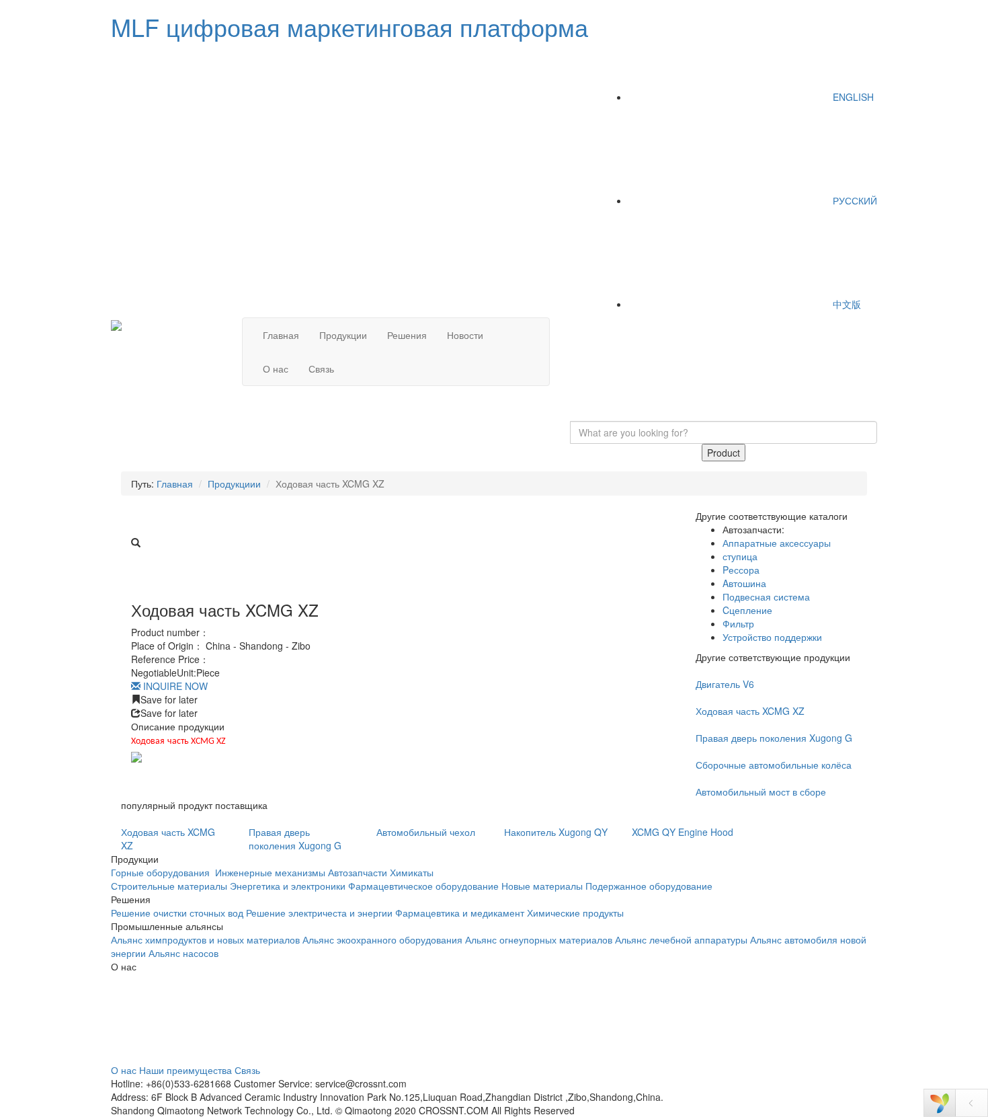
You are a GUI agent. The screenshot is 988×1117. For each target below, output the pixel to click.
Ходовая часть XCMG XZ (750, 711)
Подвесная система (766, 596)
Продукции (343, 335)
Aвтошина (744, 583)
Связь (321, 368)
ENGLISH (852, 97)
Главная (281, 335)
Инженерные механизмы (270, 872)
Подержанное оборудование (648, 885)
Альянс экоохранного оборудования (382, 939)
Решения (407, 335)
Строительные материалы (169, 885)
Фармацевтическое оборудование (423, 885)
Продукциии (234, 483)
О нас (275, 368)
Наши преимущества (185, 1070)
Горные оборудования (161, 872)
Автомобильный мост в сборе (761, 791)
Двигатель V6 (725, 684)
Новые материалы (542, 885)
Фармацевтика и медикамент (459, 912)
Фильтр (738, 623)
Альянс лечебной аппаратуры (681, 939)
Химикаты (412, 872)
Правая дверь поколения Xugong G (774, 737)
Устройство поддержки (772, 637)
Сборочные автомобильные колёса (774, 764)
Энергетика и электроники (287, 885)
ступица (740, 556)
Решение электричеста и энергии (320, 912)
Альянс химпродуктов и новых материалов (205, 939)
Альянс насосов (183, 953)
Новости (465, 335)
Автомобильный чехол (425, 832)
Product (723, 452)
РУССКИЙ (853, 200)
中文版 (845, 304)
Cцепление (747, 610)
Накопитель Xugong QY (556, 832)
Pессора (741, 569)
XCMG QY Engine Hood (682, 832)
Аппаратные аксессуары (777, 542)
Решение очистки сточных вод (177, 912)
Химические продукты (575, 912)
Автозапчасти (357, 872)
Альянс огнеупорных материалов (538, 939)
